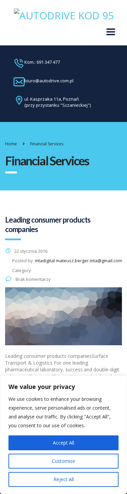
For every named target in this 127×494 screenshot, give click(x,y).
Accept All (63, 442)
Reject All (64, 479)
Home (11, 144)
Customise (63, 461)
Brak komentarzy (33, 279)
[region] (63, 434)
